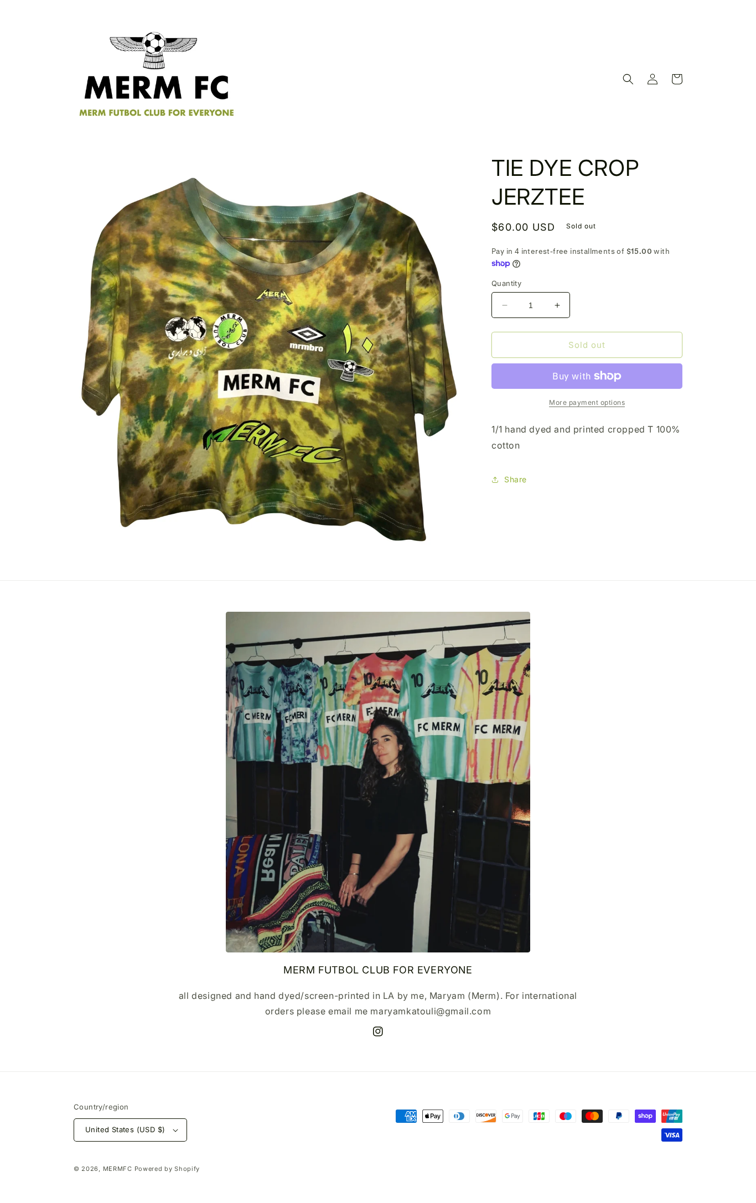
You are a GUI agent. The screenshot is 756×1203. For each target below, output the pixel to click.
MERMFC (117, 1169)
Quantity (506, 283)
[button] (628, 79)
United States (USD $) (125, 1129)
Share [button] (515, 479)
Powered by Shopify (167, 1169)
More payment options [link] (587, 402)
